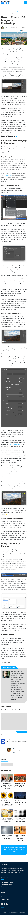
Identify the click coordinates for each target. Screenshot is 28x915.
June (14, 748)
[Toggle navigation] (25, 2)
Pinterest (7, 904)
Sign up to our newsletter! (8, 735)
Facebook (2, 904)
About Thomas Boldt (9, 667)
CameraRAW (8, 175)
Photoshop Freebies (7, 884)
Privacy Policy (5, 899)
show (17, 135)
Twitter (4, 904)
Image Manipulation (19, 11)
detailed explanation (14, 444)
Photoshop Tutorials (9, 11)
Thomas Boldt (9, 27)
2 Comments (24, 30)
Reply (8, 745)
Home (2, 11)
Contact (3, 897)
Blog (2, 887)
